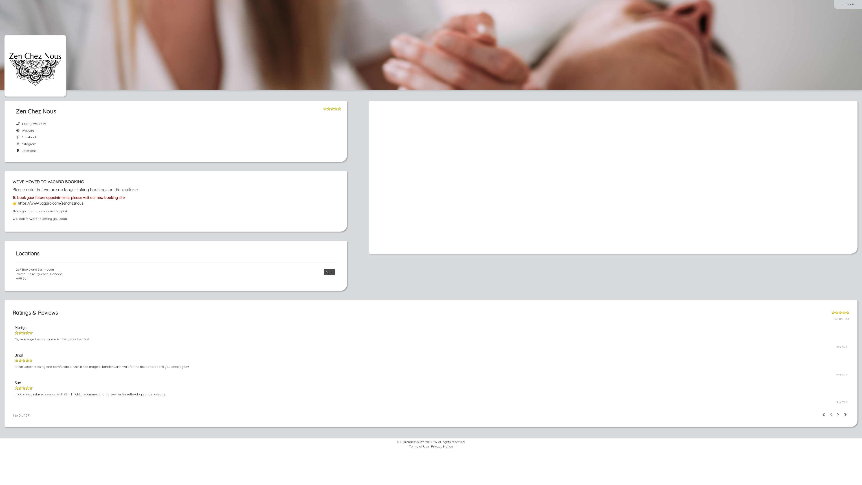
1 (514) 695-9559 (34, 124)
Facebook (28, 137)
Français (848, 4)
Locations (28, 151)
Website (27, 130)
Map (329, 272)
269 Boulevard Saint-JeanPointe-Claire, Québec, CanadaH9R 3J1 (39, 273)
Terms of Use (419, 446)
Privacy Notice (442, 446)
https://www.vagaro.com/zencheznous (50, 203)
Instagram (28, 144)
